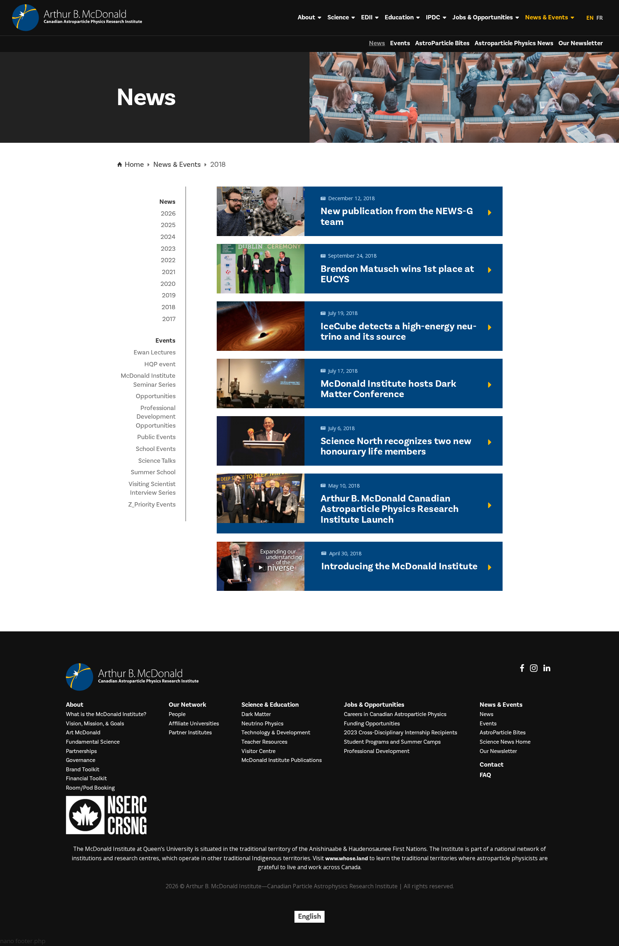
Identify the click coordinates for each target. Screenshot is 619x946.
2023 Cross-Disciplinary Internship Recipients (400, 732)
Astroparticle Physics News (514, 43)
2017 (169, 319)
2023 (168, 249)
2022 (168, 260)
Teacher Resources (264, 742)
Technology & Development (275, 732)
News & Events (546, 17)
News (377, 43)
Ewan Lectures (155, 352)
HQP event (160, 364)
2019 (169, 295)
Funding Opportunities (372, 723)
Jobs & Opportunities (482, 17)
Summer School (153, 472)
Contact (492, 765)
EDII (367, 17)
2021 (169, 272)
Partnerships (81, 751)
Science (338, 17)
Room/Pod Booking (90, 788)
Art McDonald (83, 732)
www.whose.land (346, 858)
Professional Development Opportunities (156, 417)
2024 (168, 237)
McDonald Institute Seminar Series (148, 380)
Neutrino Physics (262, 723)
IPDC (433, 17)
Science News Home (505, 742)
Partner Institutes (190, 732)
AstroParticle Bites (442, 43)
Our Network (187, 705)
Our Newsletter (580, 43)
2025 (168, 225)
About (306, 17)
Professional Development (376, 751)
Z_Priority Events (152, 504)
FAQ (485, 775)
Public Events (156, 437)
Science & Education (270, 705)
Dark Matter (256, 714)
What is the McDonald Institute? (106, 714)
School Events (156, 449)
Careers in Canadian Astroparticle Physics (395, 714)
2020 (168, 284)
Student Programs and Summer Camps (392, 742)
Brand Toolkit (82, 769)
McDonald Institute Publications (281, 760)
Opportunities (156, 396)
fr (599, 18)
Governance (80, 760)
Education (399, 17)
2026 (168, 214)
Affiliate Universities (194, 723)
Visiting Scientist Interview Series (152, 488)
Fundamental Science (93, 742)
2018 (169, 307)
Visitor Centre (258, 751)
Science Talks (157, 461)
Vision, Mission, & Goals (95, 723)
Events (400, 43)
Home (133, 164)
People (177, 714)
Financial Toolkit (86, 778)
